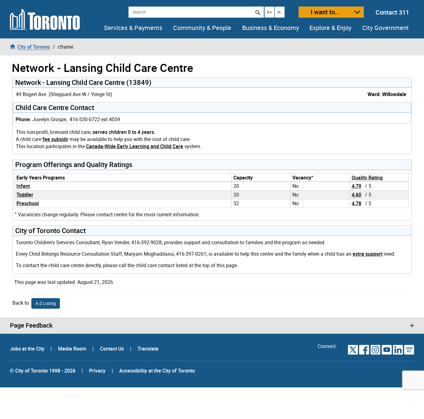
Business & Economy (270, 27)
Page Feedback (31, 325)
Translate (148, 348)
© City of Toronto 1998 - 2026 (42, 370)
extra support (367, 253)
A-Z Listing (45, 303)
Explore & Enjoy (330, 27)
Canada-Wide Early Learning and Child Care (134, 146)
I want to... (326, 12)
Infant (23, 186)
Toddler (24, 194)
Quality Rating (367, 177)
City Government (385, 27)
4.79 (356, 186)
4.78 (356, 203)
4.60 (356, 194)
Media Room (73, 348)
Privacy (97, 370)
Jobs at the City (28, 348)
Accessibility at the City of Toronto (157, 370)
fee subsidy (55, 139)
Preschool (27, 203)
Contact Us (112, 348)
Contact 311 (392, 12)
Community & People (202, 27)
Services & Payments (133, 27)
